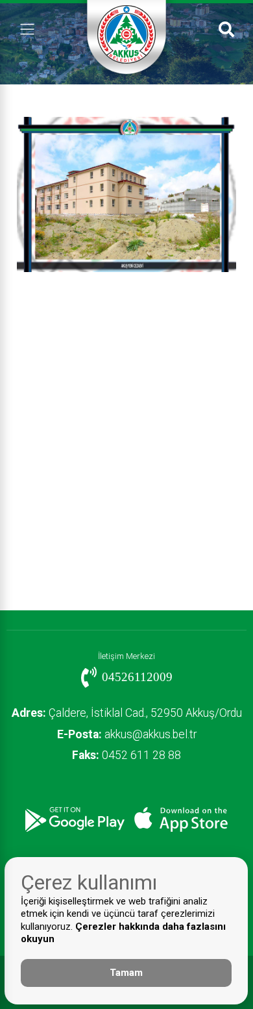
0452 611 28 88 (126, 755)
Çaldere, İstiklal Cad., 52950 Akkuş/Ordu (127, 712)
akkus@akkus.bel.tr (127, 734)
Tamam (126, 972)
